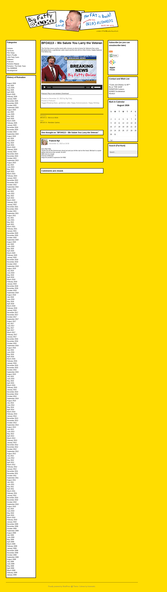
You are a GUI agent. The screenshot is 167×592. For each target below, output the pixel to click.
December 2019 (12, 260)
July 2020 (10, 244)
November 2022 (12, 182)
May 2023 (10, 169)
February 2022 (12, 202)
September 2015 (13, 372)
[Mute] (92, 87)
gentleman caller (64, 103)
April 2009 (10, 542)
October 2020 (12, 238)
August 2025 (11, 110)
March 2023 (11, 174)
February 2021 (12, 229)
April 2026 (10, 92)
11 (119, 123)
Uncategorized (12, 70)
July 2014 (10, 403)
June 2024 (10, 141)
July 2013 (10, 429)
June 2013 (10, 431)
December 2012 (12, 445)
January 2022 (12, 204)
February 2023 (12, 176)
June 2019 (10, 273)
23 (111, 131)
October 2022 (12, 185)
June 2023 (10, 167)
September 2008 (13, 557)
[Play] (44, 87)
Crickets (10, 48)
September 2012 (13, 451)
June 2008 (10, 564)
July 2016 (10, 350)
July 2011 (10, 482)
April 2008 (10, 568)
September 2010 (13, 504)
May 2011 (10, 487)
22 (135, 127)
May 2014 (10, 407)
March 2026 (11, 94)
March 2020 (11, 253)
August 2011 (11, 480)
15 (135, 123)
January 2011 (11, 495)
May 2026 (10, 90)
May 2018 (10, 301)
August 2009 (11, 533)
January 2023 (12, 178)
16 (111, 127)
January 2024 (12, 152)
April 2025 (10, 119)
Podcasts (52, 101)
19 (123, 127)
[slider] (97, 87)
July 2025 (10, 112)
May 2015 (10, 381)
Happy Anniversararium (79, 103)
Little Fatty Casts (13, 57)
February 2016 (12, 361)
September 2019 (13, 266)
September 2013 (13, 425)
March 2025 (11, 121)
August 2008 (11, 559)
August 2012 (11, 453)
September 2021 (13, 213)
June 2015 (10, 379)
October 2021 (12, 211)
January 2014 (12, 416)
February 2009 (12, 546)
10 (115, 123)
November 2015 (12, 368)
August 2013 (11, 427)
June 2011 (10, 484)
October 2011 (11, 476)
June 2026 (10, 88)
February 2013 (12, 440)
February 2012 (12, 467)
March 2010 (11, 517)
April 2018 (10, 304)
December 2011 (12, 471)
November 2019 (12, 262)
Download (65, 93)
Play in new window (54, 93)
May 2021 (10, 222)
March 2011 (11, 491)
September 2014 (13, 398)
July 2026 (10, 85)
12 (123, 123)
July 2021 (10, 218)
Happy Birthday (94, 103)
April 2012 (10, 462)
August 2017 (11, 321)
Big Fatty (69, 98)
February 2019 (12, 282)
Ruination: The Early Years (16, 66)
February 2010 (12, 520)
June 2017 (10, 326)
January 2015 (12, 390)
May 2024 (10, 143)
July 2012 (10, 456)
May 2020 (10, 249)
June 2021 (10, 220)
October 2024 (12, 132)
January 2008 (12, 575)
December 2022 (12, 180)
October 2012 (12, 449)
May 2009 (10, 539)
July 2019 (10, 271)
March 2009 (11, 544)
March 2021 (11, 226)
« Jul (110, 140)
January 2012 (12, 469)
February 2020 (12, 255)
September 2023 (13, 160)
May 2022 (10, 196)
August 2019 (11, 268)
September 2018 (13, 293)
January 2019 (12, 284)
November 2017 (12, 315)
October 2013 (12, 423)
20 (127, 127)
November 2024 (12, 130)
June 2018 (10, 299)
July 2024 (10, 138)
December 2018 (12, 286)
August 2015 (11, 374)
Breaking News (52, 103)
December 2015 (12, 365)
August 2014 (11, 401)
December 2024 (12, 127)
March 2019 (11, 279)
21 (131, 127)
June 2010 (10, 511)
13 (127, 123)
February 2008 (12, 573)
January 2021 (12, 231)
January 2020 (12, 257)
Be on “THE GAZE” (116, 87)
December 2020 (12, 233)
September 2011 (12, 478)
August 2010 (11, 506)
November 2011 (12, 473)
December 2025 (12, 101)
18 (119, 127)
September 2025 (13, 107)
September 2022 (13, 187)
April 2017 (10, 330)
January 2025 (12, 125)
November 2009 (12, 526)
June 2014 (10, 405)
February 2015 (12, 387)
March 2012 (11, 465)
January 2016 (12, 363)
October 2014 (12, 396)
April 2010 (10, 515)
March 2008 (11, 570)
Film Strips (11, 53)
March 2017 (11, 332)
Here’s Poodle (12, 55)
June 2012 (10, 458)
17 (115, 127)
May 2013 (10, 434)
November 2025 (12, 103)
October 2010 (12, 502)
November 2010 (12, 500)
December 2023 (12, 154)
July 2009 (10, 535)
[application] (71, 87)
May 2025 (10, 116)
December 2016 (12, 339)
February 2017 (12, 334)
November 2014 (12, 394)
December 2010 (12, 498)
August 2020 (11, 242)
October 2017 (12, 317)
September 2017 (13, 319)
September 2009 (13, 531)
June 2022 (10, 193)
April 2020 (10, 251)
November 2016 (12, 341)
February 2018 (12, 308)
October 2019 (12, 264)
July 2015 (10, 376)
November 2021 (12, 209)
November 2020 (12, 235)
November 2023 (12, 156)
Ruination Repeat (13, 64)
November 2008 (12, 553)
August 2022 (11, 189)
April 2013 (10, 436)
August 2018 (11, 295)
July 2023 (10, 165)
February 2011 (12, 493)
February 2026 (12, 96)
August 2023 (11, 163)
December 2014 (12, 392)
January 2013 (12, 442)
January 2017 (12, 337)
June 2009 (10, 537)
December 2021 (12, 207)
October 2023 (12, 158)
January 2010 (12, 522)
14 (131, 123)
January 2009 (12, 548)
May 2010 (10, 513)
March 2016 (11, 359)
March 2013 (11, 438)
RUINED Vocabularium (117, 91)
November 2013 (12, 420)
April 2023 (10, 171)
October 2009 (12, 528)
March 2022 (11, 200)
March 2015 (11, 385)
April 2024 (10, 145)
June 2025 (10, 114)
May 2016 (10, 354)
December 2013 (12, 418)
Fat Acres (10, 51)
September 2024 (13, 134)
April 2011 (10, 489)
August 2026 (11, 83)
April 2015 (10, 383)
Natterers (10, 59)
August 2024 (11, 136)
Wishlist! (112, 94)
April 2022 (10, 198)
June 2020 (10, 246)
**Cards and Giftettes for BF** (119, 85)
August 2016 (11, 348)
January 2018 (12, 310)
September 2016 (13, 346)
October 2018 (12, 290)
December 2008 (12, 550)
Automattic (91, 586)
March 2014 (11, 412)
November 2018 (12, 288)
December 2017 (12, 312)
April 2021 (10, 224)
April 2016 (10, 357)
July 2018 (10, 297)
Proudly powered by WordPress (59, 586)
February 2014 (12, 414)
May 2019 (10, 275)
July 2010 (10, 509)
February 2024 (12, 149)
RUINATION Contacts (116, 89)
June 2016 (10, 352)
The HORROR (12, 68)
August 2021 (11, 215)
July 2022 (10, 191)
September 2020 (13, 240)
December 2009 (12, 524)
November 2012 (12, 447)
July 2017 (10, 323)
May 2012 (10, 460)
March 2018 (11, 306)
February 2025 (12, 123)
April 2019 (10, 277)
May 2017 (10, 328)
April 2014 (10, 409)
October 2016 (12, 343)
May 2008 (10, 566)
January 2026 (12, 99)
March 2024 (11, 147)
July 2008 (10, 561)
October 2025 (12, 105)
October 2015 (12, 370)
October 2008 (12, 555)
